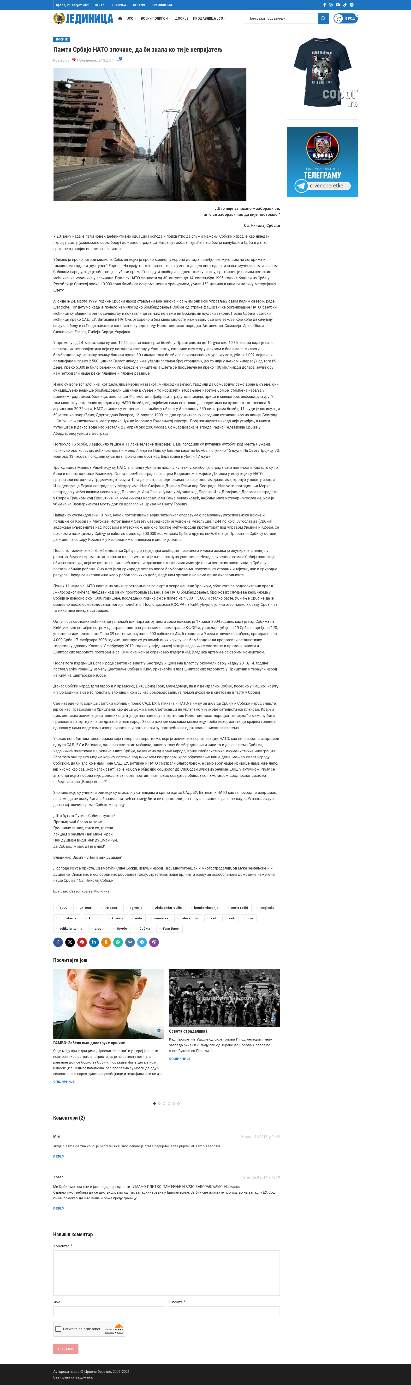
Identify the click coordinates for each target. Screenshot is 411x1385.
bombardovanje (206, 908)
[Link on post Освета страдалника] (224, 998)
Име (58, 1302)
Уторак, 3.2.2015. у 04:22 (260, 1137)
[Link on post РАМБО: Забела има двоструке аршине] (108, 1004)
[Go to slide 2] (159, 1103)
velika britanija (71, 928)
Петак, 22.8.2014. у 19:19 (260, 1177)
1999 (63, 908)
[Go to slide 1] (154, 1103)
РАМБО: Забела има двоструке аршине (89, 1042)
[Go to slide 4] (169, 1103)
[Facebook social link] (325, 5)
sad (213, 918)
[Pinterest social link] (82, 942)
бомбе (122, 928)
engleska (267, 908)
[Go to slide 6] (178, 1103)
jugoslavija (68, 918)
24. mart (86, 908)
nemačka (161, 918)
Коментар (62, 1246)
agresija (136, 908)
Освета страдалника (188, 1031)
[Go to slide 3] (164, 1103)
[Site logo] (83, 18)
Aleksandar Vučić (168, 908)
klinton (94, 918)
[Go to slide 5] (174, 1103)
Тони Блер (171, 928)
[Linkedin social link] (94, 942)
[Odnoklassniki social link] (106, 942)
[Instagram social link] (331, 5)
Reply (58, 1157)
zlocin (99, 928)
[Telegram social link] (351, 5)
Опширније (64, 1081)
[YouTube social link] (338, 5)
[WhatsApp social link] (118, 942)
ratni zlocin (189, 918)
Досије (62, 39)
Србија (144, 928)
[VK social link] (130, 942)
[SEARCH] (323, 18)
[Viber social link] (154, 942)
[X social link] (70, 942)
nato (138, 918)
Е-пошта (177, 1302)
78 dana (111, 908)
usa (250, 918)
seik (232, 918)
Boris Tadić (239, 908)
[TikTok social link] (345, 5)
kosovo (117, 918)
